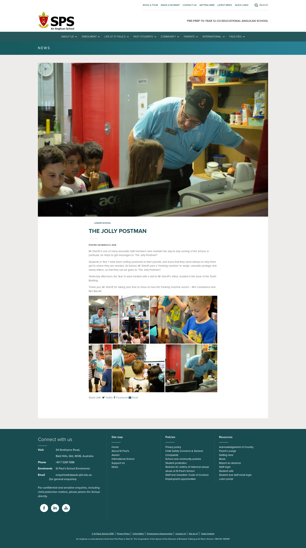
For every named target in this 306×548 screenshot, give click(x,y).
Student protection (176, 463)
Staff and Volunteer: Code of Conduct (186, 475)
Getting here (206, 5)
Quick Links (241, 5)
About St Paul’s (120, 451)
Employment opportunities (180, 479)
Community (168, 36)
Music (222, 459)
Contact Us (190, 5)
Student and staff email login (235, 475)
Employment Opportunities (160, 533)
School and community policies (183, 459)
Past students (143, 36)
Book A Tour (150, 5)
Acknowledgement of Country (236, 447)
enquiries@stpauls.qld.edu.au (74, 475)
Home (115, 447)
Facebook (121, 397)
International (212, 36)
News (115, 467)
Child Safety (138, 533)
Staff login (225, 467)
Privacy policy (173, 447)
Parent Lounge (227, 451)
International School (123, 459)
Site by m (194, 533)
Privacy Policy (123, 533)
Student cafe (226, 471)
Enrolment (89, 36)
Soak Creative (207, 533)
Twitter (109, 397)
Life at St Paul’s (115, 36)
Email (134, 397)
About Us (67, 36)
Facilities (235, 36)
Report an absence (230, 463)
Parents (189, 36)
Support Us (118, 463)
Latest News (224, 5)
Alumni (115, 455)
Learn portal (226, 479)
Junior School (102, 223)
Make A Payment (170, 5)
